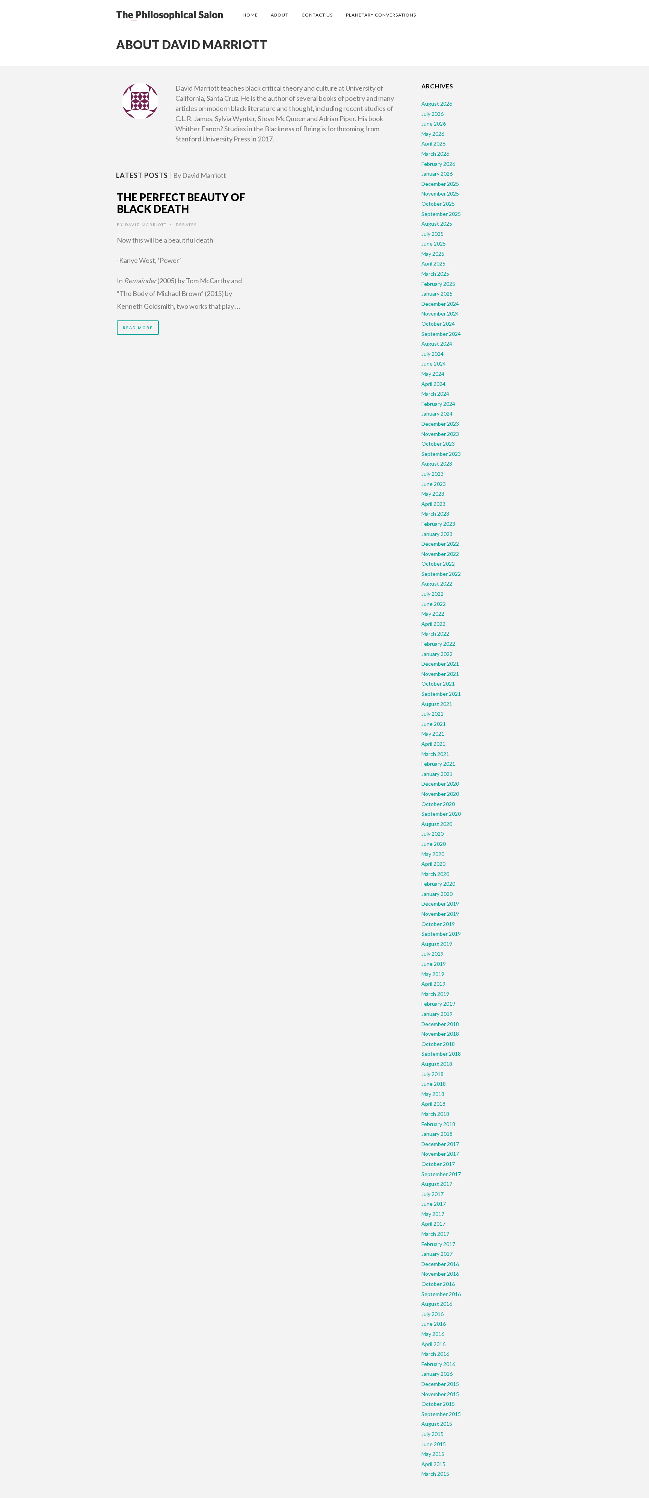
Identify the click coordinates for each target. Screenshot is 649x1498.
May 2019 (432, 974)
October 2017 (438, 1164)
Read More (138, 327)
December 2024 (440, 304)
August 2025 (436, 223)
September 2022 (441, 574)
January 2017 (437, 1254)
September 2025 (441, 214)
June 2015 (433, 1444)
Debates (186, 224)
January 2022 (437, 654)
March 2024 (435, 393)
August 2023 (436, 463)
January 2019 (437, 1014)
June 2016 (433, 1323)
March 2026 (435, 153)
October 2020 (438, 804)
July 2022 (432, 593)
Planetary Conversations (381, 15)
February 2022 (438, 643)
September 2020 (441, 813)
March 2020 (435, 874)
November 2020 (440, 794)
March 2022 (435, 633)
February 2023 (438, 524)
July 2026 (432, 114)
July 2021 (432, 713)
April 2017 (433, 1223)
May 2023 (432, 493)
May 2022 (432, 613)
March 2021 (435, 754)
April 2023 (433, 504)
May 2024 (432, 373)
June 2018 (433, 1084)
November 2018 (440, 1034)
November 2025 (440, 193)
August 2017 (436, 1184)
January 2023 (437, 534)
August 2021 (436, 704)
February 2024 (438, 404)
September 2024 (441, 334)
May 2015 (432, 1454)
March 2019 (435, 994)
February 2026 (438, 164)
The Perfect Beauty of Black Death (181, 203)
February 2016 (438, 1364)
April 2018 (433, 1103)
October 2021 (438, 683)
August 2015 (436, 1424)
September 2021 (441, 694)
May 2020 (432, 854)
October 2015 (438, 1404)
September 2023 (441, 454)
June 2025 (433, 243)
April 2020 (433, 864)
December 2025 (440, 184)
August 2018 (436, 1064)
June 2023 (433, 484)
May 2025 (432, 253)
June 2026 (433, 123)
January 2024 (437, 413)
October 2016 (438, 1284)
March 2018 (435, 1114)
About (279, 15)
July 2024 (432, 354)
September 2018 (441, 1053)
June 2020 (433, 844)
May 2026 (432, 134)
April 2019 (433, 983)
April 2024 (433, 384)
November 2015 (440, 1394)
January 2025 (437, 293)
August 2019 (436, 944)
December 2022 (440, 543)
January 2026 (437, 173)
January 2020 (437, 894)
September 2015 (441, 1414)
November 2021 (440, 674)
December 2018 (440, 1024)
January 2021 (437, 774)
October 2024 (438, 323)
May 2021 (432, 733)
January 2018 (437, 1134)
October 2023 (438, 443)
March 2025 (435, 273)
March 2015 (435, 1474)
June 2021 (433, 724)
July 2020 (432, 833)
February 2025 (438, 284)
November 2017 (440, 1153)
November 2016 (440, 1273)
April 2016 (433, 1344)
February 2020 (438, 883)
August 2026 (436, 103)
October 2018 (438, 1044)
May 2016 (432, 1334)
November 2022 (440, 554)
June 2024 (433, 363)
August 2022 (436, 583)
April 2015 (433, 1464)
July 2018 (432, 1074)
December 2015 (440, 1384)
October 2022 (438, 563)
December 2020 (440, 783)
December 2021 (440, 663)
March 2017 (435, 1234)
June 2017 (433, 1204)
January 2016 (437, 1374)
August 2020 (436, 824)
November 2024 (440, 313)
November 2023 (440, 434)
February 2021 (438, 763)
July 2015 (432, 1434)
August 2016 (436, 1304)
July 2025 (432, 234)
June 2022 (433, 604)
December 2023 (440, 423)
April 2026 (433, 143)
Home (250, 15)
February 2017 (438, 1244)
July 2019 (432, 953)
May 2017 (432, 1214)
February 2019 (438, 1003)
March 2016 (435, 1354)
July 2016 (432, 1314)
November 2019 (440, 914)
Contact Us (317, 15)
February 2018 (438, 1124)
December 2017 (440, 1144)
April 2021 (433, 744)
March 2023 (435, 513)
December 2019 (440, 903)
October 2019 (438, 924)
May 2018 (432, 1094)
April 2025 (433, 263)
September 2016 (441, 1294)
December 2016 (440, 1264)
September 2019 (441, 933)
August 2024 (436, 343)
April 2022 (433, 624)
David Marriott (146, 224)
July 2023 (432, 473)
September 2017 (441, 1174)
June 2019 (433, 964)
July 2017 (432, 1194)
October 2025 (438, 203)
